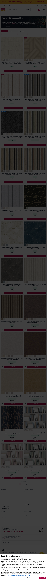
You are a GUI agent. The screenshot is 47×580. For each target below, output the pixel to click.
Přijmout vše (42, 577)
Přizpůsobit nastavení (32, 577)
